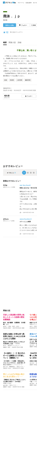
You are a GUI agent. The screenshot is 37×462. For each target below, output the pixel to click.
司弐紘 (5, 185)
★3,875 (32, 345)
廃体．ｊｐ (11, 16)
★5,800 (32, 383)
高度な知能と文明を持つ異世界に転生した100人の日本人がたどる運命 (14, 336)
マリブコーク (18, 364)
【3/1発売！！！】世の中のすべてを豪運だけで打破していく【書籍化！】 (14, 355)
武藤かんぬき (7, 383)
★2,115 (5, 366)
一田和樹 (17, 343)
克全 (7, 324)
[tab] (5, 43)
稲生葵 (5, 20)
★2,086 (5, 385)
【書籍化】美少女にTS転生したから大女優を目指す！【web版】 (14, 380)
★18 (31, 326)
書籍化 (13, 366)
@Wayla (6, 219)
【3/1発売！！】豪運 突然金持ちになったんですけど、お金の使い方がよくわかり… (14, 362)
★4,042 (32, 363)
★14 (4, 345)
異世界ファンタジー (13, 345)
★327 (5, 326)
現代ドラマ (20, 366)
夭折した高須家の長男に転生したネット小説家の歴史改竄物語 (13, 317)
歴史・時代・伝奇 (13, 326)
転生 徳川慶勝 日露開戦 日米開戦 (14, 323)
